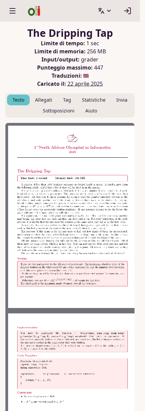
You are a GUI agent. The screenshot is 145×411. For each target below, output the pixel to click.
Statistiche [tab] (94, 100)
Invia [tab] (121, 100)
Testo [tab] (18, 100)
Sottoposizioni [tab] (59, 110)
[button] (105, 11)
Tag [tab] (67, 100)
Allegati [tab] (43, 100)
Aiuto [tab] (91, 110)
